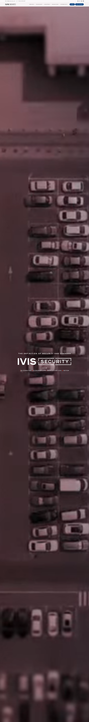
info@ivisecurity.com (11, 1)
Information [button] (63, 4)
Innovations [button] (55, 4)
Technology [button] (39, 4)
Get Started (79, 4)
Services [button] (31, 4)
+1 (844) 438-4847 (21, 1)
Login (72, 4)
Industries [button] (47, 4)
